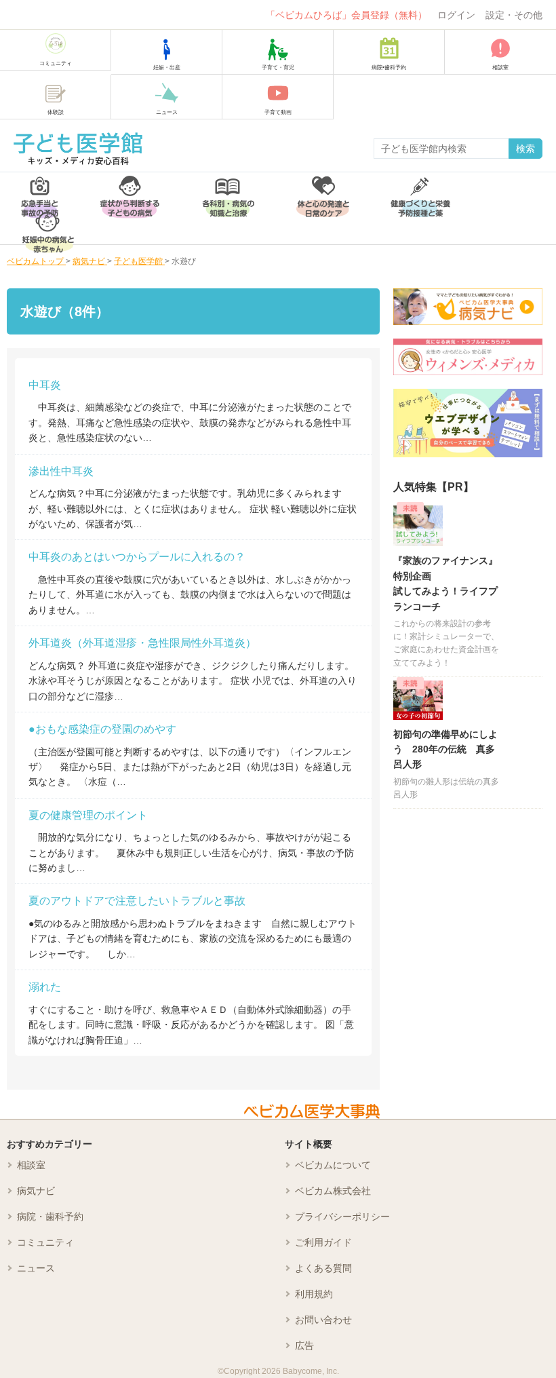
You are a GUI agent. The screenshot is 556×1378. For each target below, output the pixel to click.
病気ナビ (36, 1190)
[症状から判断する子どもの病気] (130, 190)
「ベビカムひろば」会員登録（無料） (346, 14)
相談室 (31, 1165)
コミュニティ (45, 1242)
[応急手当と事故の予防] (39, 190)
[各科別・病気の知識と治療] (228, 190)
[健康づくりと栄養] (420, 190)
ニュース (36, 1268)
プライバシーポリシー (342, 1216)
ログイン (456, 14)
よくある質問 (323, 1268)
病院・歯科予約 (50, 1216)
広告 (304, 1345)
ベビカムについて (333, 1165)
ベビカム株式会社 (333, 1190)
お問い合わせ (323, 1319)
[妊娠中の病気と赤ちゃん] (48, 226)
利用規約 (314, 1293)
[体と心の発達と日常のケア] (323, 190)
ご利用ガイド (323, 1242)
